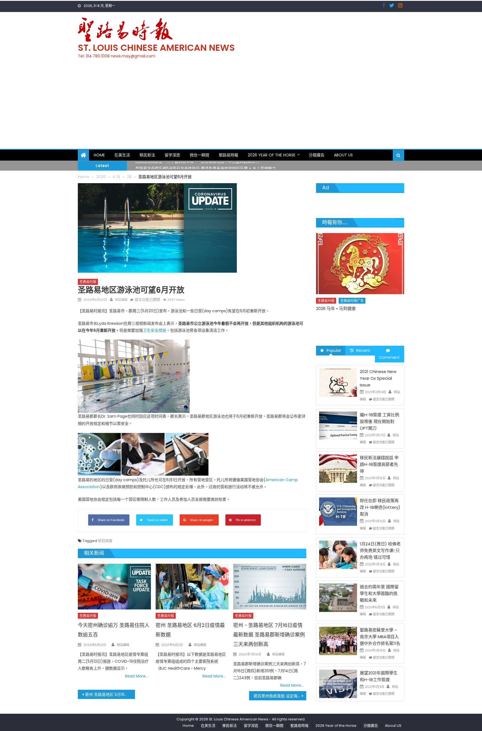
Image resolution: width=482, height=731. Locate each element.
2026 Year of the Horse (271, 155)
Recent (363, 350)
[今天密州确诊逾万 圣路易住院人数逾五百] (114, 586)
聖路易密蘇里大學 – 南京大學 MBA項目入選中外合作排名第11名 (380, 636)
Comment (389, 357)
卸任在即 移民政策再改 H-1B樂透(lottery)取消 (380, 507)
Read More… (136, 676)
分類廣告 (316, 155)
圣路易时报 (87, 281)
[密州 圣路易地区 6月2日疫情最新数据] (192, 586)
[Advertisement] (241, 107)
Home (99, 155)
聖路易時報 (228, 155)
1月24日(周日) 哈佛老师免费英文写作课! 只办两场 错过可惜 (380, 550)
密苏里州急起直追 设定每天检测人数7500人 (280, 696)
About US (343, 155)
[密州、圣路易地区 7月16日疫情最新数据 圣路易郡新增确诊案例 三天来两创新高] (269, 586)
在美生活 (122, 155)
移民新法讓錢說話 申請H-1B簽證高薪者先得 (379, 464)
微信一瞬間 (199, 155)
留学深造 (172, 155)
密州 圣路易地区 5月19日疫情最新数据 (110, 694)
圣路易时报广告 (352, 310)
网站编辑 (121, 299)
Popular (334, 350)
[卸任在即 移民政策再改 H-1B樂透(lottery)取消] (338, 511)
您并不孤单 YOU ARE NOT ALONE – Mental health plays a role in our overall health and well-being (357, 324)
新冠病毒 (105, 540)
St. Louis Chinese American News (156, 47)
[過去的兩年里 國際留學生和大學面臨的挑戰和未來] (338, 597)
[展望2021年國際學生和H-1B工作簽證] (338, 683)
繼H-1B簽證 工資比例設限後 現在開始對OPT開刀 (379, 421)
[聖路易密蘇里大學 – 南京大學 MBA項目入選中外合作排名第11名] (338, 640)
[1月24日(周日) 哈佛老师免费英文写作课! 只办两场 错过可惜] (338, 554)
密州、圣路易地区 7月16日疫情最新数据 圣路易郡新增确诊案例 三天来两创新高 (269, 635)
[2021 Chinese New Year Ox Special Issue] (338, 382)
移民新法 (147, 155)
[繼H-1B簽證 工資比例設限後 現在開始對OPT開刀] (338, 425)
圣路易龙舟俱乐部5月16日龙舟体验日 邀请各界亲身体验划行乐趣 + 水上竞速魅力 (205, 165)
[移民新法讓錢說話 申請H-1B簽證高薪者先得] (338, 468)
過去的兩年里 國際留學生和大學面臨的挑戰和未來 (379, 593)
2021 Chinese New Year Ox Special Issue (378, 378)
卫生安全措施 (154, 330)
